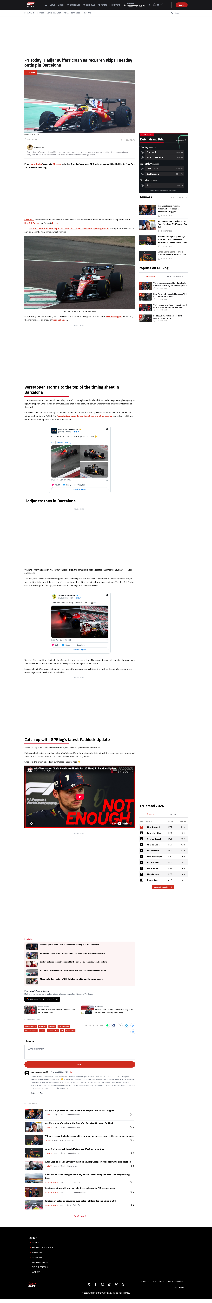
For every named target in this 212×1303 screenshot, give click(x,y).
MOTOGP (40, 13)
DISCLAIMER (179, 1287)
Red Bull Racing (32, 223)
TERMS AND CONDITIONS (151, 1281)
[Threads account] (123, 1284)
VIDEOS (61, 4)
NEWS (52, 4)
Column (48, 1140)
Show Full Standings (161, 887)
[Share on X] (120, 1025)
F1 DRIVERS (114, 4)
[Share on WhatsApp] (107, 1025)
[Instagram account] (102, 1284)
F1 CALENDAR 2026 (72, 13)
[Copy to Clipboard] (132, 1025)
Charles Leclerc (59, 319)
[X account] (88, 1284)
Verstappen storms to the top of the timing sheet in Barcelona (71, 389)
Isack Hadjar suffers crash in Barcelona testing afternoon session (69, 945)
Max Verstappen (114, 316)
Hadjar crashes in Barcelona (50, 500)
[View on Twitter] (107, 431)
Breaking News (51, 1182)
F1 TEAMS (102, 4)
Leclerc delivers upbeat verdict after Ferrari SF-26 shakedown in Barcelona (73, 962)
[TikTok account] (109, 1284)
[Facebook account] (95, 1284)
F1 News (30, 72)
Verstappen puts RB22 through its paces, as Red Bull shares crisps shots (72, 953)
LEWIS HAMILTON (54, 13)
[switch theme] (166, 4)
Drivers (150, 814)
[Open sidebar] (45, 4)
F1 (62, 1031)
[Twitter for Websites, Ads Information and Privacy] (107, 480)
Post (79, 1064)
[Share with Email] (132, 1031)
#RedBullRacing (64, 442)
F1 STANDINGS (73, 4)
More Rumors (178, 197)
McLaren (57, 164)
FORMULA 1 (29, 13)
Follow (76, 432)
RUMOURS (86, 13)
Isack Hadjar (36, 164)
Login (181, 4)
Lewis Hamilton (30, 1026)
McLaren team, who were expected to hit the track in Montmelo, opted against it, (69, 228)
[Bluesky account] (116, 1284)
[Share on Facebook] (113, 1025)
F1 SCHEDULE (89, 4)
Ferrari (55, 223)
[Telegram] (126, 1025)
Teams (173, 814)
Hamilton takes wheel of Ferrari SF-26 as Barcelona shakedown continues (73, 970)
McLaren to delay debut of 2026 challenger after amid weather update (71, 979)
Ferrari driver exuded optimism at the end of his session (84, 416)
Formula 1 (29, 219)
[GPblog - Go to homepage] (32, 1284)
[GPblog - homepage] (30, 5)
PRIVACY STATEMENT (175, 1281)
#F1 (52, 442)
